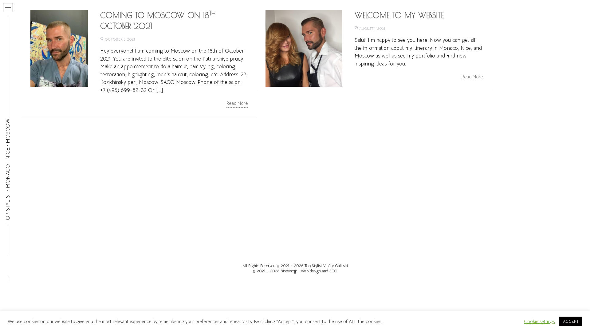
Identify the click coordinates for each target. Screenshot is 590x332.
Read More (237, 103)
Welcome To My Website (399, 15)
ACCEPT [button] (571, 321)
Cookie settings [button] (539, 321)
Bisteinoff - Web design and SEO (309, 271)
